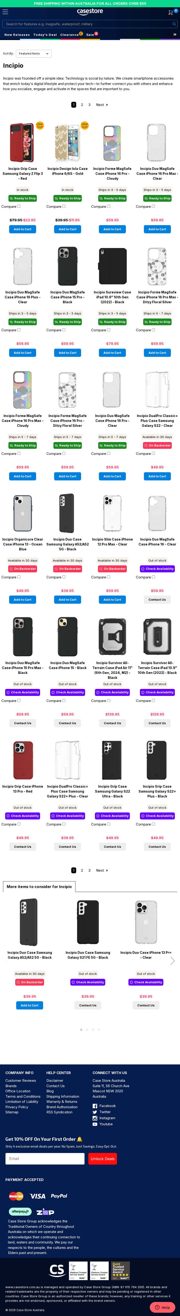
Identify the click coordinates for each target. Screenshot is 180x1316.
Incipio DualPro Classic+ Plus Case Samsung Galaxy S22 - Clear (157, 421)
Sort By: (8, 53)
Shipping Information (62, 1096)
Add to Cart (22, 229)
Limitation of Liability (21, 1101)
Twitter (104, 1112)
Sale (90, 35)
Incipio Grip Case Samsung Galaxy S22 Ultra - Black (112, 791)
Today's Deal (45, 35)
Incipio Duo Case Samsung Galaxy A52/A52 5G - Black (67, 544)
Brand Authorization (62, 1107)
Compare (8, 206)
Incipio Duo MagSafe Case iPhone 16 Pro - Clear (112, 421)
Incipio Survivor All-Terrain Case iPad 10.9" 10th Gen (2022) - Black (157, 668)
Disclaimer (54, 1080)
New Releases (17, 35)
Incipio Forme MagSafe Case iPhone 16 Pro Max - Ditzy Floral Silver (157, 297)
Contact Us (157, 599)
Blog (50, 1091)
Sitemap (12, 1112)
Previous (7, 960)
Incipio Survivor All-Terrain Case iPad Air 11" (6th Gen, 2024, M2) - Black (112, 670)
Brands (11, 1086)
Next (100, 104)
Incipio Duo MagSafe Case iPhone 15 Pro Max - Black (23, 668)
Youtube (105, 1124)
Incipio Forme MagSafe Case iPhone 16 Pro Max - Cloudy (23, 421)
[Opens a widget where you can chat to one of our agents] (162, 1308)
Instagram (106, 1118)
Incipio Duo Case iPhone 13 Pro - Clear (145, 955)
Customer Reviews (20, 1080)
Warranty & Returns (61, 1101)
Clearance (69, 35)
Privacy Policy (16, 1107)
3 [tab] (93, 1030)
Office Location (17, 1091)
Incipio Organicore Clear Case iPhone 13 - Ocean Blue (22, 544)
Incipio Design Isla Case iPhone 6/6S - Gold (68, 171)
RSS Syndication (59, 1112)
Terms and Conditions (23, 1096)
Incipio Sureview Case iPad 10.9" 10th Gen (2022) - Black (112, 297)
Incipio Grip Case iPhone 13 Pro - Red (22, 789)
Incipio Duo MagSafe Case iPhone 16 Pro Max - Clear (157, 173)
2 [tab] (87, 1030)
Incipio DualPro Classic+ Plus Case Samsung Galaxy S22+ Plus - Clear (67, 791)
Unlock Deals (103, 1158)
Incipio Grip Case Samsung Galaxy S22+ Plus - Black (157, 791)
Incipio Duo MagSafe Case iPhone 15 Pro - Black (67, 297)
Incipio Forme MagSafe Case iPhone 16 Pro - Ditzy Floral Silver (68, 421)
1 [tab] (81, 1030)
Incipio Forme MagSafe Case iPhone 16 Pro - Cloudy (112, 173)
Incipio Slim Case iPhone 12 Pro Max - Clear (112, 541)
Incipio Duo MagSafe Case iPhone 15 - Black (67, 665)
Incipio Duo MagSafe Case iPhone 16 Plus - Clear (23, 297)
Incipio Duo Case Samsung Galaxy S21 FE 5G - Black (88, 955)
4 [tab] (99, 1030)
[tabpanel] (29, 956)
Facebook (107, 1106)
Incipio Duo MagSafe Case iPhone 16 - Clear (157, 541)
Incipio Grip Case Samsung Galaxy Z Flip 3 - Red (23, 173)
